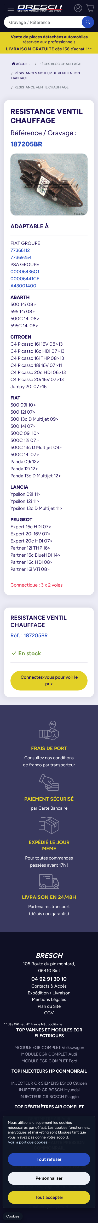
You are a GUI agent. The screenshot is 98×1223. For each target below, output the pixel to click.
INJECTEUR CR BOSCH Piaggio (49, 1096)
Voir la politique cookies (27, 1142)
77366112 (20, 250)
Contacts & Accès (49, 986)
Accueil (22, 64)
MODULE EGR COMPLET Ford (49, 1060)
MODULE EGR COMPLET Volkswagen (49, 1047)
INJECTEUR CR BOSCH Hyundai (49, 1089)
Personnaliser (49, 1178)
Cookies (12, 1216)
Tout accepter (49, 1197)
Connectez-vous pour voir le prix (49, 680)
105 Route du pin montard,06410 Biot (49, 967)
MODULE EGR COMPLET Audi (49, 1054)
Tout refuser (49, 1159)
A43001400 (23, 285)
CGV (49, 1012)
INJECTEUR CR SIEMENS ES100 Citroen (49, 1083)
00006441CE (24, 278)
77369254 (21, 257)
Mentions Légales (49, 999)
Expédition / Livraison (49, 992)
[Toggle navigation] (11, 8)
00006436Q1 (24, 271)
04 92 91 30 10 (49, 979)
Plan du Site (49, 1006)
